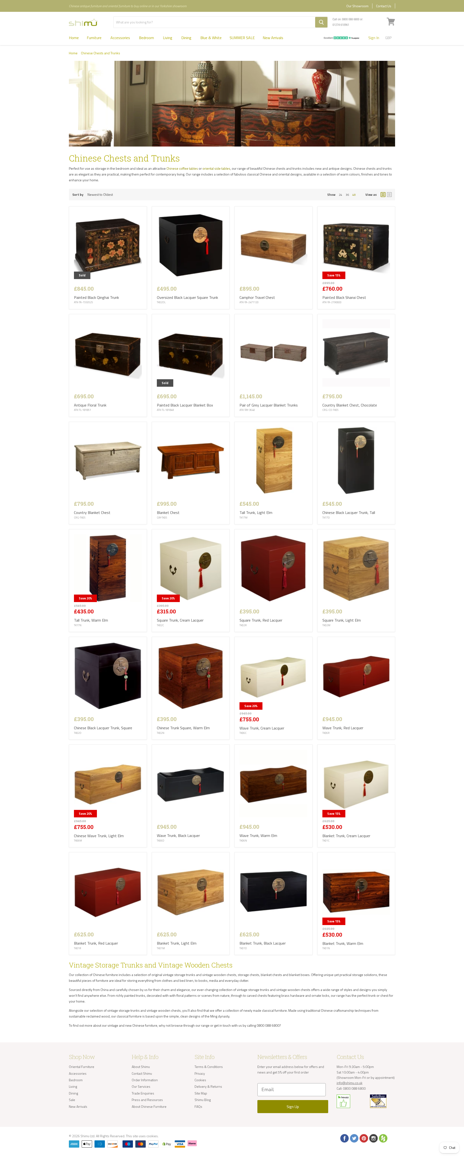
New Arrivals (273, 38)
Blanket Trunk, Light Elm (176, 943)
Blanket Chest (168, 512)
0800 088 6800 (350, 19)
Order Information (145, 1079)
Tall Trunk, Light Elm (255, 512)
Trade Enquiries (143, 1093)
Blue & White (211, 38)
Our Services (141, 1086)
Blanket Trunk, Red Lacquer (96, 943)
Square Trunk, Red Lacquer (260, 620)
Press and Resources (147, 1099)
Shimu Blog (203, 1099)
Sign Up (293, 1106)
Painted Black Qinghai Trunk (96, 297)
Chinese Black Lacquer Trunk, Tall (348, 512)
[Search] (321, 22)
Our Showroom (357, 5)
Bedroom (147, 38)
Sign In (373, 38)
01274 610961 (341, 25)
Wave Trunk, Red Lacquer (342, 728)
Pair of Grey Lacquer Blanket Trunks (268, 405)
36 (347, 194)
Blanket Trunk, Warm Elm (342, 943)
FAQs (198, 1106)
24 (340, 194)
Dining (186, 38)
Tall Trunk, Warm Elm (91, 620)
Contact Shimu (142, 1073)
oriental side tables (216, 168)
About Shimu (141, 1066)
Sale (72, 1099)
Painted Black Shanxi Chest (344, 297)
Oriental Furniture (81, 1066)
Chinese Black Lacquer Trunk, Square (103, 728)
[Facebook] (344, 1138)
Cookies (200, 1079)
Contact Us (383, 5)
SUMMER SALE (242, 38)
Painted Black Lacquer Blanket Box (185, 405)
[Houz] (383, 1138)
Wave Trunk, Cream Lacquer (261, 728)
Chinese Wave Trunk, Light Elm (99, 836)
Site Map (201, 1093)
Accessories (120, 38)
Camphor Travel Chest (257, 297)
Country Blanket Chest (92, 512)
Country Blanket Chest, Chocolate (349, 405)
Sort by (77, 195)
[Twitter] (354, 1138)
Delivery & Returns (208, 1086)
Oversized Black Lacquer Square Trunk (187, 297)
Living (168, 38)
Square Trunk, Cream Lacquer (180, 620)
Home (74, 38)
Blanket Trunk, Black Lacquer (262, 943)
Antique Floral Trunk (90, 405)
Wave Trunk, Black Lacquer (178, 835)
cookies (152, 1135)
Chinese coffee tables (182, 168)
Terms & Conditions (209, 1066)
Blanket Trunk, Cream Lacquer (346, 836)
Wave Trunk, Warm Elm (258, 835)
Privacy (200, 1073)
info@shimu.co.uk (349, 1082)
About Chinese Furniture (149, 1106)
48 (354, 194)
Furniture (94, 38)
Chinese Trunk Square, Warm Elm (183, 728)
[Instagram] (373, 1138)
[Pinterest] (363, 1138)
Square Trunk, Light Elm (341, 620)
